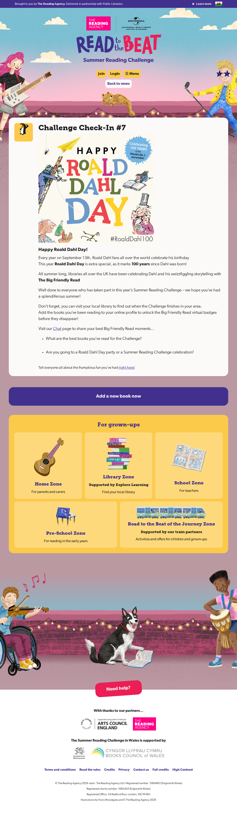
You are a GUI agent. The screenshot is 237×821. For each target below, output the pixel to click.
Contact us (141, 770)
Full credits (161, 770)
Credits (109, 770)
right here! (127, 368)
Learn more (204, 4)
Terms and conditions (60, 770)
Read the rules (89, 770)
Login (115, 74)
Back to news (118, 84)
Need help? (118, 688)
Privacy (124, 770)
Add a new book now (118, 396)
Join (101, 74)
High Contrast (182, 770)
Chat (57, 329)
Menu (134, 74)
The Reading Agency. (51, 4)
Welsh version (218, 4)
